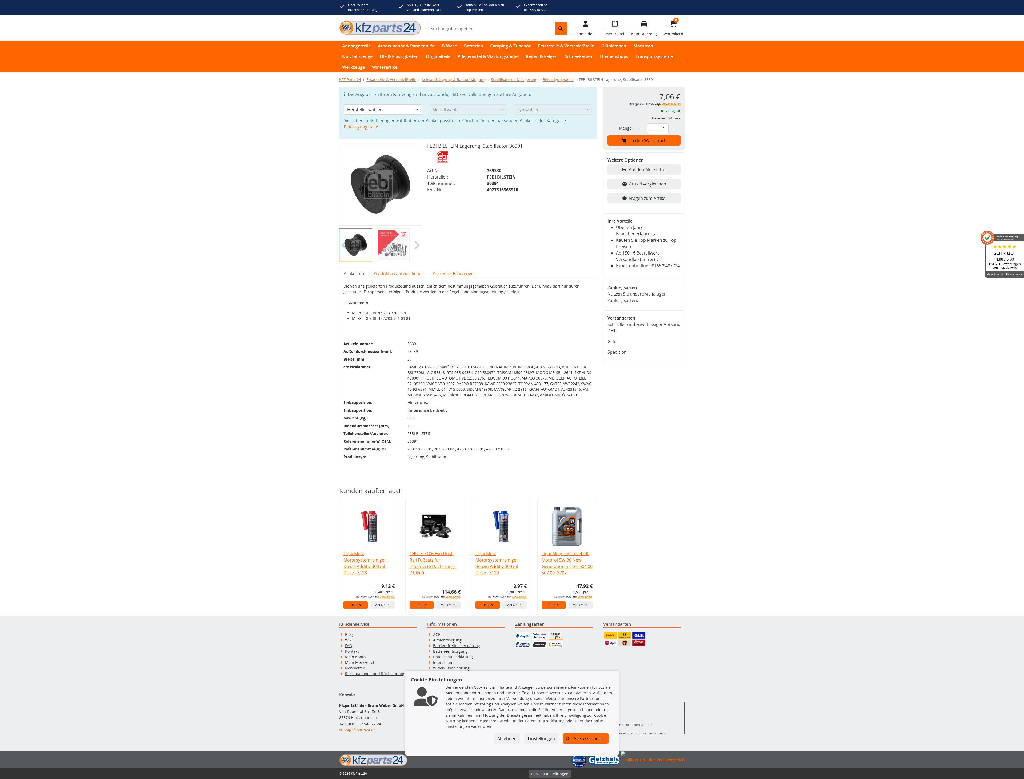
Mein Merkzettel (359, 662)
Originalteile (438, 56)
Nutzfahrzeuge (357, 56)
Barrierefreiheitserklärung (456, 645)
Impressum (443, 662)
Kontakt (352, 651)
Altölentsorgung (447, 640)
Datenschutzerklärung (453, 656)
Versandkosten (387, 596)
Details (355, 605)
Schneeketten (578, 56)
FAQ (348, 645)
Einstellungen (541, 738)
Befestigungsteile (558, 79)
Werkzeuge (353, 67)
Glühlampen (613, 46)
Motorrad (643, 46)
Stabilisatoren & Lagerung (514, 79)
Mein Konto (355, 656)
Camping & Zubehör (510, 46)
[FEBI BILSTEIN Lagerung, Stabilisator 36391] (380, 184)
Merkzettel (382, 605)
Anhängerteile (356, 46)
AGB (437, 634)
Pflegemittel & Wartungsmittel (488, 56)
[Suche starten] (561, 28)
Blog (349, 634)
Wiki (349, 640)
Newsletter (355, 668)
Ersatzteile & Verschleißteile (566, 46)
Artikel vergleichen (647, 184)
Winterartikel (385, 67)
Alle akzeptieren (589, 738)
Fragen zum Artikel (647, 198)
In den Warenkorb (648, 140)
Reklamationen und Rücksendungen (377, 673)
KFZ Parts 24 (350, 79)
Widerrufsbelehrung (451, 668)
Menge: (626, 128)
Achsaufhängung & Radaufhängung (454, 79)
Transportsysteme (654, 56)
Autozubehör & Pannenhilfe (406, 46)
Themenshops (613, 56)
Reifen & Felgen (541, 56)
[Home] (380, 28)
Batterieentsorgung (450, 651)
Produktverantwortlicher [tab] (398, 273)
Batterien (473, 46)
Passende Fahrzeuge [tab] (453, 273)
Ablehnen (507, 738)
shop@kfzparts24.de (357, 729)
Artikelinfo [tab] (354, 273)
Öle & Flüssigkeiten (399, 56)
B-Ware (449, 46)
